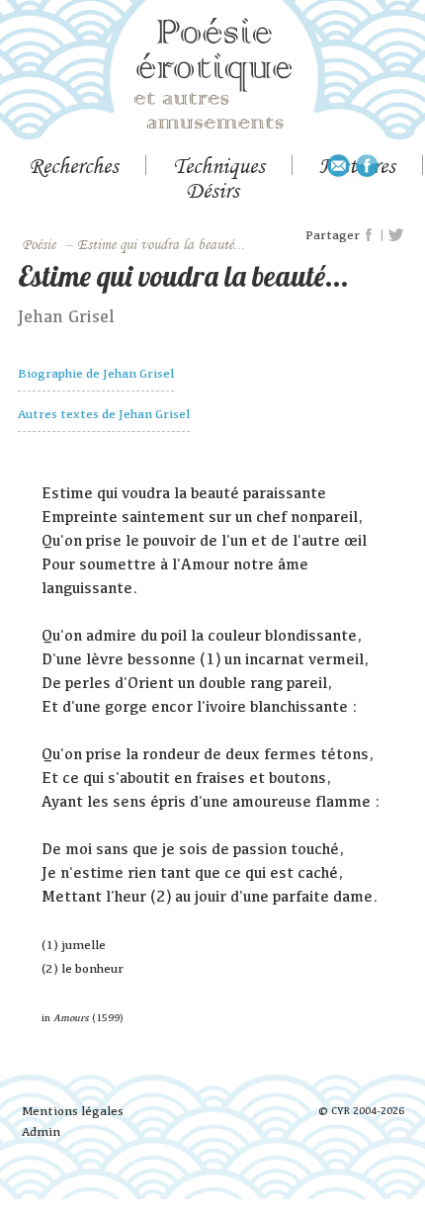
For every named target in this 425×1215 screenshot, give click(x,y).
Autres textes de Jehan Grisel (104, 413)
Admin (41, 1131)
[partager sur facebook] (370, 235)
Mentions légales (73, 1110)
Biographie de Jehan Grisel (96, 373)
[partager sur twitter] (395, 235)
